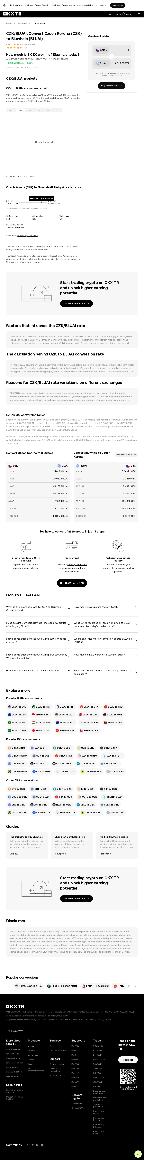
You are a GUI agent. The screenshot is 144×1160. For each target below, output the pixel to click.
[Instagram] (37, 1144)
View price (60, 853)
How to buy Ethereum (98, 1126)
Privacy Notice (12, 1054)
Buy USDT (76, 1046)
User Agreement (13, 1049)
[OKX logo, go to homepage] (12, 14)
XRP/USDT (98, 1073)
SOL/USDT (98, 1064)
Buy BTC (75, 1050)
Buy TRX (75, 1073)
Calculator (22, 23)
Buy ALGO (76, 1077)
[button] (110, 14)
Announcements (57, 1075)
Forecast (104, 853)
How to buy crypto (98, 1112)
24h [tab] (20, 110)
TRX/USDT (98, 1068)
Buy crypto (33, 1055)
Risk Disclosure (13, 1058)
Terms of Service (120, 951)
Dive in (13, 853)
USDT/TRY (98, 1046)
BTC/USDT (98, 1050)
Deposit (31, 1046)
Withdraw (32, 1050)
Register (128, 1059)
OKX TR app (12, 1076)
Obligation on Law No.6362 (14, 1098)
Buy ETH (75, 1055)
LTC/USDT (98, 1086)
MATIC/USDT (99, 1059)
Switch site (117, 5)
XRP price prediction (98, 1105)
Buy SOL (75, 1064)
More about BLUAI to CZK (126, 455)
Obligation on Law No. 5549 (14, 1091)
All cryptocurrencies (36, 1069)
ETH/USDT (98, 1055)
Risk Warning (35, 951)
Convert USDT (78, 1103)
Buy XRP (75, 1068)
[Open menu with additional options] (139, 14)
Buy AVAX (75, 1082)
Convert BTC (77, 1108)
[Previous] (9, 986)
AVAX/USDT (98, 1082)
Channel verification (55, 1070)
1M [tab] (39, 110)
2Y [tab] (57, 110)
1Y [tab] (48, 110)
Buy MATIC (76, 1059)
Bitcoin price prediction (99, 1092)
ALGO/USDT (98, 1077)
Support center (57, 1064)
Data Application (14, 1072)
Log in (118, 14)
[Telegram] (32, 1144)
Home (9, 23)
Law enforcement (14, 1063)
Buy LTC (75, 1086)
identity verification (77, 564)
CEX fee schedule (58, 1050)
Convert (31, 1059)
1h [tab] (11, 110)
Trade (30, 1064)
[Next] (135, 986)
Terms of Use (16, 951)
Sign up (127, 14)
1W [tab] (29, 110)
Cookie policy (12, 1067)
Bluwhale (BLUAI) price (27, 235)
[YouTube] (42, 1144)
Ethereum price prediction (100, 1099)
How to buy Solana (98, 1132)
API (51, 1046)
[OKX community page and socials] (47, 1144)
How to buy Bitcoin (98, 1119)
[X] (27, 1144)
